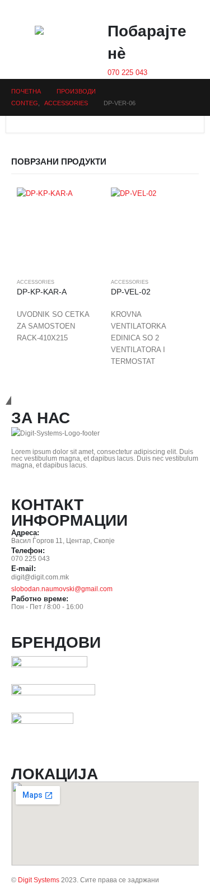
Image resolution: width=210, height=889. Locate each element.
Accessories (35, 282)
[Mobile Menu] (19, 39)
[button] (184, 13)
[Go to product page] (58, 229)
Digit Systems (38, 879)
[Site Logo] (57, 42)
